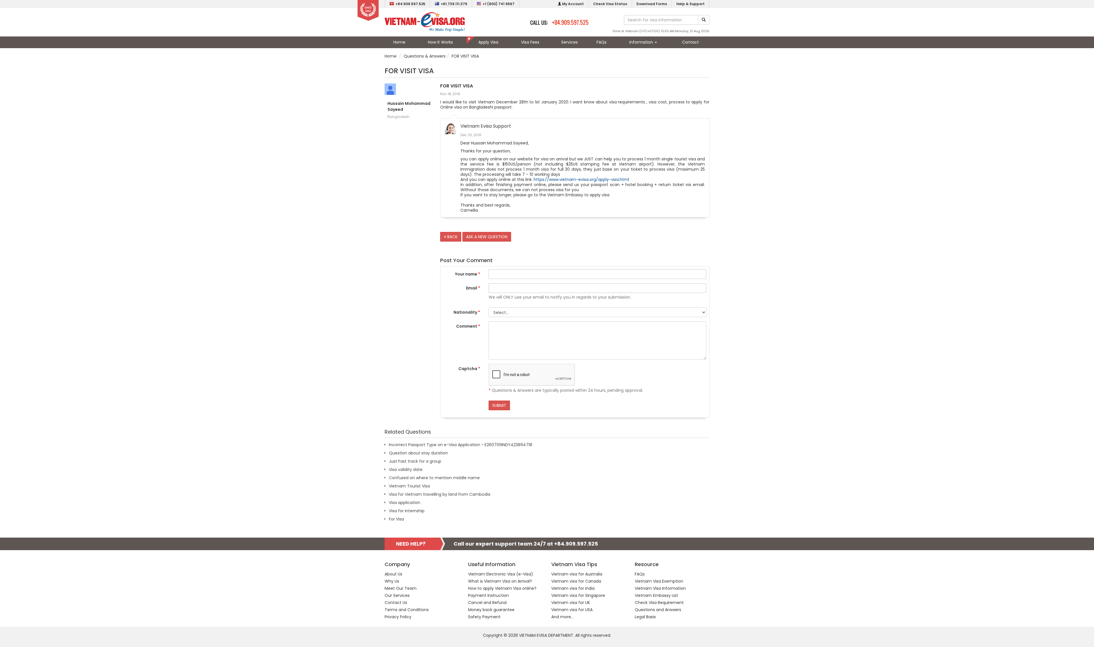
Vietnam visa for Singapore (578, 595)
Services (569, 42)
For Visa (396, 519)
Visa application (404, 502)
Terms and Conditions (407, 610)
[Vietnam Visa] (425, 22)
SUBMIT (499, 405)
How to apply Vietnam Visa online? (502, 588)
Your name (467, 274)
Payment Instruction (488, 595)
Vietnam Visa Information (660, 588)
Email (473, 288)
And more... (562, 617)
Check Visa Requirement (659, 602)
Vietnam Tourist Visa (409, 486)
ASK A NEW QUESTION (486, 237)
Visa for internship (406, 511)
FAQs (602, 42)
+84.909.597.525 (410, 3)
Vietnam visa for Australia (576, 574)
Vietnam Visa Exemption (659, 581)
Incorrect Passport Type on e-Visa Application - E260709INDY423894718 (460, 445)
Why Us (392, 581)
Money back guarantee (491, 610)
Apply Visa (488, 42)
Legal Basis (645, 617)
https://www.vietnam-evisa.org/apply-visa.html (581, 179)
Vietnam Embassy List (656, 595)
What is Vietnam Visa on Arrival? (500, 581)
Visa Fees (530, 42)
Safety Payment (484, 617)
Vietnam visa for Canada (576, 581)
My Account (572, 3)
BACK (452, 237)
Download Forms (651, 3)
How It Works (440, 42)
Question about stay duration (418, 453)
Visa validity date (406, 469)
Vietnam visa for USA (572, 610)
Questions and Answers (658, 610)
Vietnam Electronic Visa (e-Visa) (500, 574)
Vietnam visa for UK (570, 602)
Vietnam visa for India (573, 588)
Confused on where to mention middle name (434, 478)
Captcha (469, 369)
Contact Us (396, 602)
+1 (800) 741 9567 (499, 3)
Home (399, 42)
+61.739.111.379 (454, 3)
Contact (690, 42)
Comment (468, 326)
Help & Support (690, 3)
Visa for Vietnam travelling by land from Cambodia (439, 494)
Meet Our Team (401, 588)
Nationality (467, 312)
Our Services (397, 595)
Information (641, 42)
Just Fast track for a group (415, 461)
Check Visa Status (610, 3)
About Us (393, 574)
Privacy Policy (398, 617)
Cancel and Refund (487, 602)
